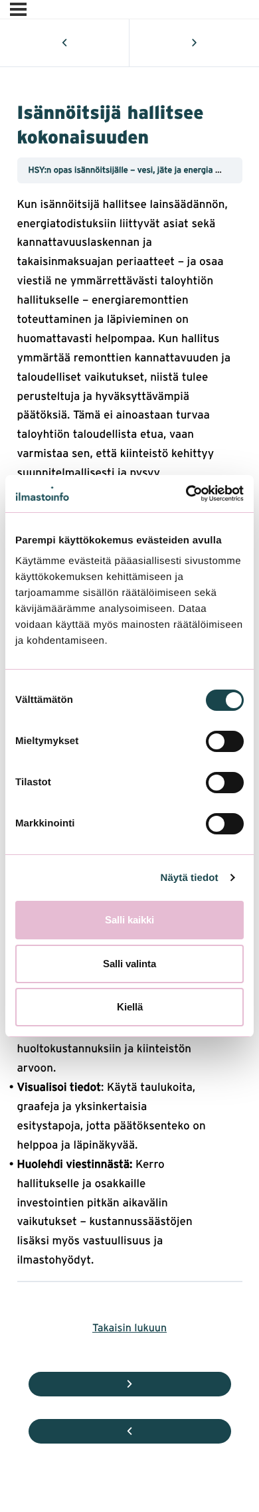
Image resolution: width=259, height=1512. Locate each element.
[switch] (225, 741)
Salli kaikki (129, 919)
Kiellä (130, 1006)
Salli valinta (129, 963)
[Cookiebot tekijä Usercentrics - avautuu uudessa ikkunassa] (186, 493)
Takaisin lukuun (129, 1327)
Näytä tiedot (189, 878)
